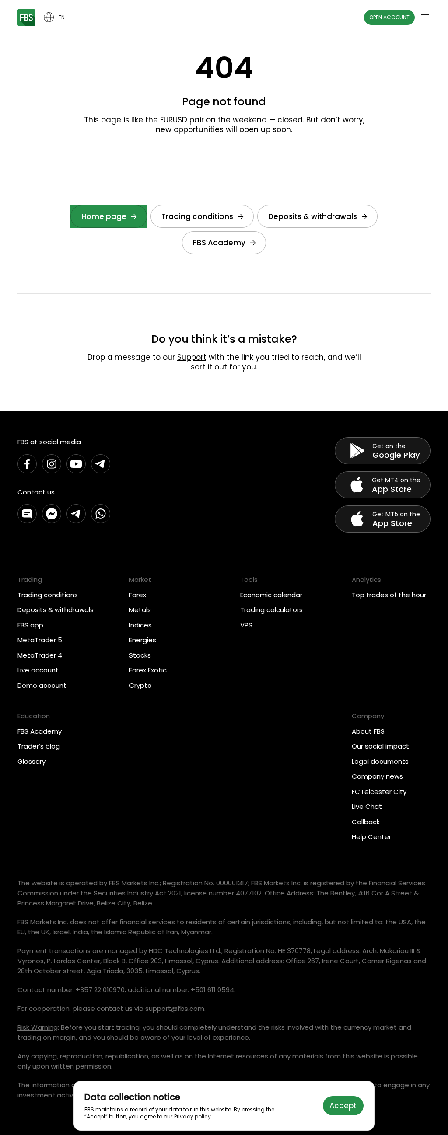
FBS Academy (219, 242)
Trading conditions (197, 216)
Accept (343, 1105)
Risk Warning (38, 1027)
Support (191, 357)
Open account (389, 17)
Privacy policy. (193, 1116)
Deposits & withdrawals (312, 216)
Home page (103, 216)
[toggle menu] (425, 17)
